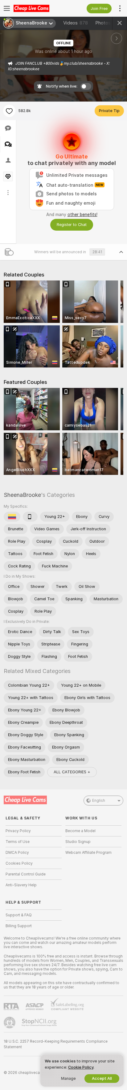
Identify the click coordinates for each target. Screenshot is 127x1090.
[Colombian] (12, 517)
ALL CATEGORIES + (72, 772)
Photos (108, 23)
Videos (75, 23)
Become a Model (80, 831)
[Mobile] (30, 517)
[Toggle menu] (7, 8)
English (98, 800)
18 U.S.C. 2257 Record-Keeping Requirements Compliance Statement (56, 1044)
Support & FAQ (19, 915)
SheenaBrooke (22, 495)
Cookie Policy (80, 1067)
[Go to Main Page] (38, 8)
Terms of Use (18, 842)
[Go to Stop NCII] (40, 1022)
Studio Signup (78, 842)
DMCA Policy (17, 852)
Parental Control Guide (26, 874)
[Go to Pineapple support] (10, 1022)
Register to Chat (72, 224)
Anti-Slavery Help (21, 885)
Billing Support (19, 926)
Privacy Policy (18, 831)
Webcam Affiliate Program (88, 852)
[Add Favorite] (9, 111)
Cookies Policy (19, 863)
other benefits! (82, 214)
